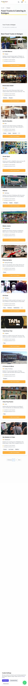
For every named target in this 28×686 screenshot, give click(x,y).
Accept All (5, 680)
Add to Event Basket (15, 65)
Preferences (6, 683)
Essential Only (14, 680)
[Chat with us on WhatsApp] (24, 682)
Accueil (2, 7)
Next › (19, 459)
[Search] (18, 2)
